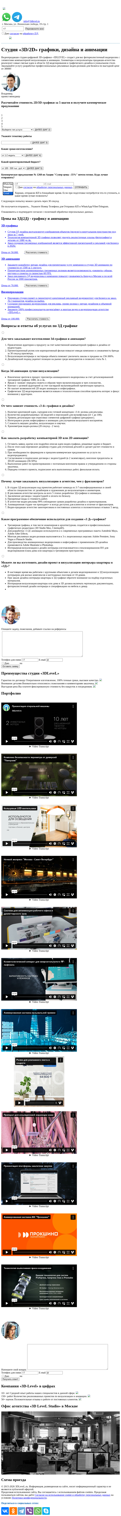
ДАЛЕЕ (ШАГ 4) (33, 155)
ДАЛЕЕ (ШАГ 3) (39, 142)
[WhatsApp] (8, 184)
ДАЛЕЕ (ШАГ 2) (42, 130)
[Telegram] (8, 187)
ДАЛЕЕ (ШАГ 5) (34, 168)
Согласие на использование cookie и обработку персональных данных (72, 1495)
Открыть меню (22, 37)
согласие (14, 33)
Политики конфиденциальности (29, 1497)
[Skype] (46, 1511)
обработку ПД (30, 33)
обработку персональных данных (54, 187)
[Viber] (8, 190)
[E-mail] (8, 193)
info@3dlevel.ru (31, 21)
